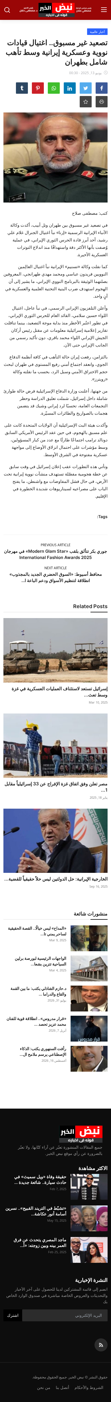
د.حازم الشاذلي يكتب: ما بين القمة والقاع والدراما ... (38, 991)
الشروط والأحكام (89, 1387)
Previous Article (56, 545)
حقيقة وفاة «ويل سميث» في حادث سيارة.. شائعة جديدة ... (40, 1179)
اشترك (12, 1315)
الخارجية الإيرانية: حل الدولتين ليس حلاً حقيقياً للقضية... (56, 879)
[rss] (101, 1344)
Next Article (55, 568)
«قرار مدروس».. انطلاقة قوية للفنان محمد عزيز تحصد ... (36, 1021)
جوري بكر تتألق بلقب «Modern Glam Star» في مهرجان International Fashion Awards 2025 (55, 554)
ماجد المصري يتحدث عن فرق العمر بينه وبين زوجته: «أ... (40, 1242)
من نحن (43, 1387)
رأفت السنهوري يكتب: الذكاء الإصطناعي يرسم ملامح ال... (43, 1051)
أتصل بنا (62, 1387)
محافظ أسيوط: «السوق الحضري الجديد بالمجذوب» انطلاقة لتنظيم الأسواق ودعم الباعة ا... (55, 577)
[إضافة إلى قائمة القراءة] (86, 101)
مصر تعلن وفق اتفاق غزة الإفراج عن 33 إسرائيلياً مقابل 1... (56, 787)
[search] (7, 10)
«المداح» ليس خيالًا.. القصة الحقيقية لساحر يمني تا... (37, 931)
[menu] (104, 10)
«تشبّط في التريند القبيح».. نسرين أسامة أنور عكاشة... (35, 1211)
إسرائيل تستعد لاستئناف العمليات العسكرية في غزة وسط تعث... (60, 692)
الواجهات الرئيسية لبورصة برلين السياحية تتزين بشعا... (40, 961)
